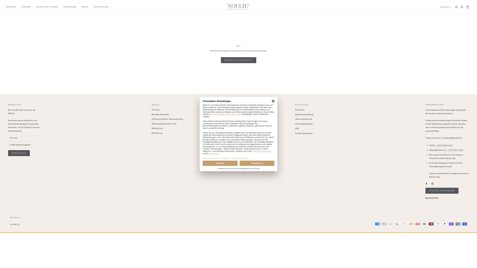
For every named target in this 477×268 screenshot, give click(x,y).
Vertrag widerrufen (442, 191)
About (85, 7)
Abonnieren (19, 153)
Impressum (299, 110)
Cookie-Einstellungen (304, 133)
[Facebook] (426, 183)
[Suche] (462, 7)
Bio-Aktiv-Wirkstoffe (160, 114)
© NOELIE (15, 224)
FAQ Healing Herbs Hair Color (164, 124)
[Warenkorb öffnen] (467, 6)
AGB (297, 128)
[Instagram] (432, 183)
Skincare (11, 7)
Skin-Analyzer (101, 7)
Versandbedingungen (304, 124)
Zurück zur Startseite (238, 60)
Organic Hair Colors (47, 7)
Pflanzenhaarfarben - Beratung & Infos (167, 119)
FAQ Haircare (157, 128)
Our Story (156, 110)
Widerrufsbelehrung (303, 119)
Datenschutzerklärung (304, 114)
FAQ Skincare (157, 133)
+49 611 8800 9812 (444, 145)
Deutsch (445, 7)
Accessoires (70, 7)
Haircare (26, 7)
